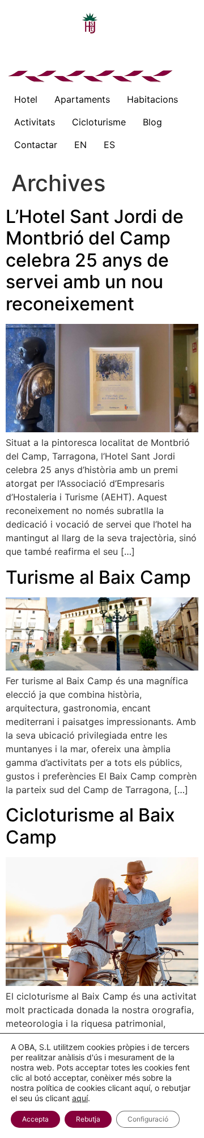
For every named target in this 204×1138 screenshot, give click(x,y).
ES (109, 144)
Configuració (148, 1119)
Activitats (34, 122)
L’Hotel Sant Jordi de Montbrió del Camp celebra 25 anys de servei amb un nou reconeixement (95, 260)
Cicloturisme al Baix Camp (90, 826)
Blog (152, 122)
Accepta (35, 1119)
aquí (80, 1098)
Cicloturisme (99, 122)
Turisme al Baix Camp (98, 577)
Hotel (25, 99)
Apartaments (82, 99)
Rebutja (88, 1119)
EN (80, 144)
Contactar (35, 144)
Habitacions (152, 99)
